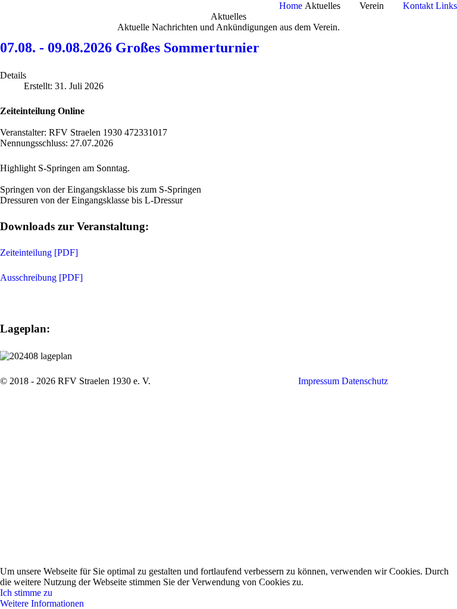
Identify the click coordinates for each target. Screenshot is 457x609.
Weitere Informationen (42, 603)
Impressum (318, 381)
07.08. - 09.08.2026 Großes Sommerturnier (129, 47)
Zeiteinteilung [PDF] (39, 252)
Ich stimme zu (26, 593)
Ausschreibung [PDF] (41, 277)
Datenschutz (365, 381)
